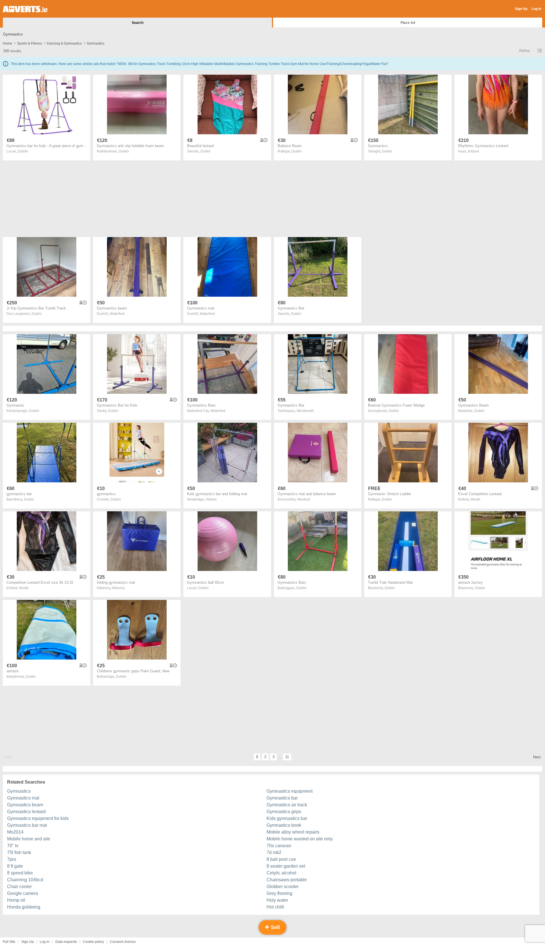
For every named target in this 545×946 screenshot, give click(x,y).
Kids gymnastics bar (287, 818)
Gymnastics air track (287, 804)
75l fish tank (19, 852)
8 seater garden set (286, 866)
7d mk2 (274, 852)
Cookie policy (93, 942)
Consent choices (123, 942)
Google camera (22, 893)
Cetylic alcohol (281, 872)
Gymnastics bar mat (27, 825)
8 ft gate (15, 866)
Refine (524, 51)
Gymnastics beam (25, 804)
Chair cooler (19, 886)
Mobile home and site (28, 838)
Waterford (117, 314)
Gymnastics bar (282, 798)
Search (137, 23)
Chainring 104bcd (25, 879)
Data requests (66, 942)
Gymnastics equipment (290, 791)
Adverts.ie (25, 9)
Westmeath (305, 411)
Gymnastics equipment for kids (38, 818)
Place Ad (408, 23)
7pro (11, 859)
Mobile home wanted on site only (300, 838)
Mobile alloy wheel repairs (293, 832)
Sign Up (521, 9)
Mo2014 (15, 832)
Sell (274, 927)
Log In (536, 9)
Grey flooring (279, 893)
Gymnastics (19, 791)
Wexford (303, 499)
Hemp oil (16, 900)
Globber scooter (283, 886)
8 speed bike (20, 872)
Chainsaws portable (287, 879)
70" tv (12, 845)
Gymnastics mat (23, 798)
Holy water (277, 900)
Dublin (23, 151)
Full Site (9, 942)
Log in (44, 942)
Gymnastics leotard (26, 811)
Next (537, 757)
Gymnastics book (284, 825)
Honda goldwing (23, 907)
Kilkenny (118, 588)
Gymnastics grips (284, 811)
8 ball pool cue (281, 859)
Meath (475, 499)
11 (287, 757)
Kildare (473, 151)
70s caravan (279, 845)
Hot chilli (275, 907)
